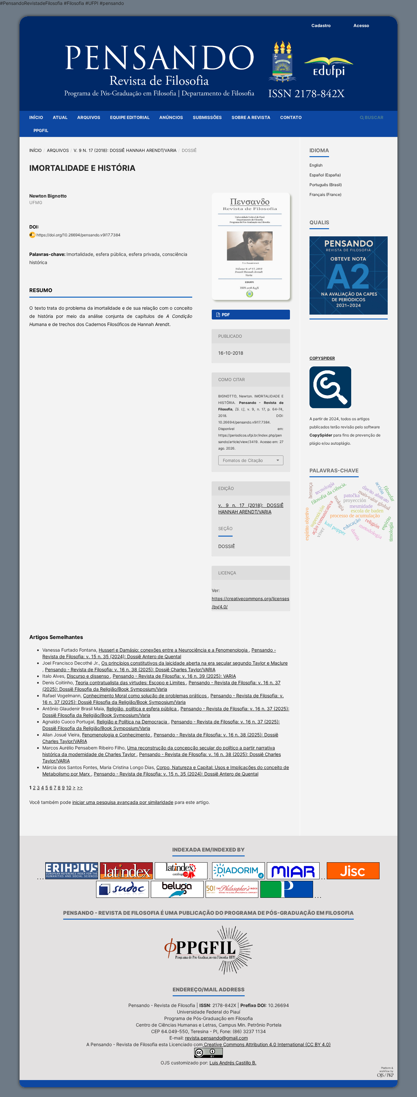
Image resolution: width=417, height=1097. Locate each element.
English (316, 165)
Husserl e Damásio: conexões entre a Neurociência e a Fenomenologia (174, 650)
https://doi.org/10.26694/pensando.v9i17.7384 (78, 234)
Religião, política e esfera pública (142, 708)
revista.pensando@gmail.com (216, 1038)
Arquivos (88, 117)
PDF (225, 314)
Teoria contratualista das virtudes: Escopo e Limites (130, 682)
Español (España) (325, 174)
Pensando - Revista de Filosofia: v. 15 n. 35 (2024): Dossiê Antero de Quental (176, 774)
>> (80, 787)
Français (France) (325, 194)
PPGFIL (41, 130)
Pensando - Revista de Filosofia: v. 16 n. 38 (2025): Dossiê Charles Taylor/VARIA (130, 669)
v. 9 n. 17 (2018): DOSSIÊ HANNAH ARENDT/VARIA (125, 150)
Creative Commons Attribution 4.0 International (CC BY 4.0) (267, 1044)
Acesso (361, 25)
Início (36, 117)
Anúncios (171, 117)
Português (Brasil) (325, 184)
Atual (60, 117)
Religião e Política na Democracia (132, 721)
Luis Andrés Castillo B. (232, 1062)
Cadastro (321, 25)
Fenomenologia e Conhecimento (116, 734)
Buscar (373, 117)
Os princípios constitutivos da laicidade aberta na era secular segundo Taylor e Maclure (194, 663)
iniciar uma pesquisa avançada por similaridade (122, 802)
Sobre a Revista (251, 117)
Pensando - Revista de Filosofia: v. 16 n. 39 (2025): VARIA (174, 676)
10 (68, 787)
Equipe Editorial (130, 117)
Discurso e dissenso (88, 676)
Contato (291, 117)
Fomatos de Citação (243, 460)
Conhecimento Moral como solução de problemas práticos (145, 695)
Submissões (207, 117)
